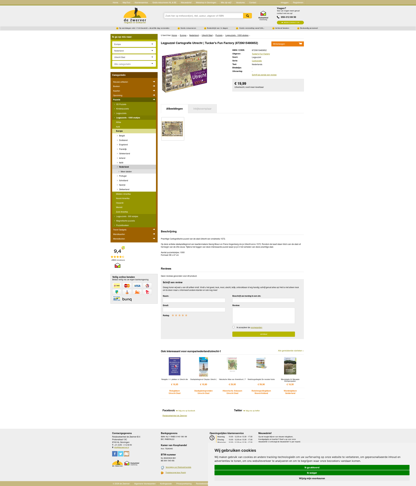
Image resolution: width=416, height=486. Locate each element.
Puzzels (116, 99)
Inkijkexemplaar (202, 108)
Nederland (124, 166)
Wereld (119, 207)
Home (115, 2)
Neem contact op (291, 22)
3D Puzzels (121, 104)
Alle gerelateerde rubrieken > (291, 350)
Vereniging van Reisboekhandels (178, 467)
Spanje (122, 184)
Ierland (122, 158)
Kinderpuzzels (122, 108)
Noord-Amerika (123, 198)
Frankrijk (123, 149)
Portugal (123, 175)
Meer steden (126, 171)
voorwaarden (256, 327)
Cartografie (257, 60)
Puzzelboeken (122, 225)
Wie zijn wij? (226, 2)
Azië (118, 126)
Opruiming (117, 95)
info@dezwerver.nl (121, 447)
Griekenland (124, 153)
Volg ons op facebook (186, 410)
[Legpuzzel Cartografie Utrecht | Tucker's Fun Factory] (185, 70)
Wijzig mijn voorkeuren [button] (312, 478)
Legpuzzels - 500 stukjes (127, 216)
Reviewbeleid (202, 483)
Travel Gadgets (119, 229)
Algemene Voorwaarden (145, 483)
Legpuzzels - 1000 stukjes (128, 117)
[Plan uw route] (126, 453)
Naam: (166, 295)
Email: (166, 305)
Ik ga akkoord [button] (312, 467)
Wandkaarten (119, 234)
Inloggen (285, 2)
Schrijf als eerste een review (264, 74)
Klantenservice (141, 2)
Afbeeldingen (174, 108)
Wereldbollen (119, 238)
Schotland (123, 180)
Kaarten (116, 90)
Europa (119, 130)
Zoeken (247, 15)
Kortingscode (166, 483)
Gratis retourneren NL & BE (164, 2)
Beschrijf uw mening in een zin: (246, 295)
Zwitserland (124, 189)
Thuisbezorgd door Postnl (175, 472)
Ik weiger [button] (312, 472)
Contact (252, 2)
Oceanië (120, 202)
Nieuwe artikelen (120, 81)
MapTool (126, 2)
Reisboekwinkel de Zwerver (174, 415)
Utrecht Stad (207, 35)
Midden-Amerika (123, 193)
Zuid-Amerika (122, 211)
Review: (236, 305)
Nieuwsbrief (186, 2)
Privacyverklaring (184, 483)
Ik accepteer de (249, 327)
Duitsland (123, 140)
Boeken (116, 86)
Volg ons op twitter (253, 410)
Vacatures (240, 2)
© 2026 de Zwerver (121, 483)
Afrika (118, 122)
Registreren (298, 2)
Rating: (166, 315)
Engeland (123, 144)
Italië (121, 162)
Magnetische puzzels (125, 220)
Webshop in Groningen (206, 2)
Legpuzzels (121, 113)
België (122, 135)
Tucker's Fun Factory (261, 53)
